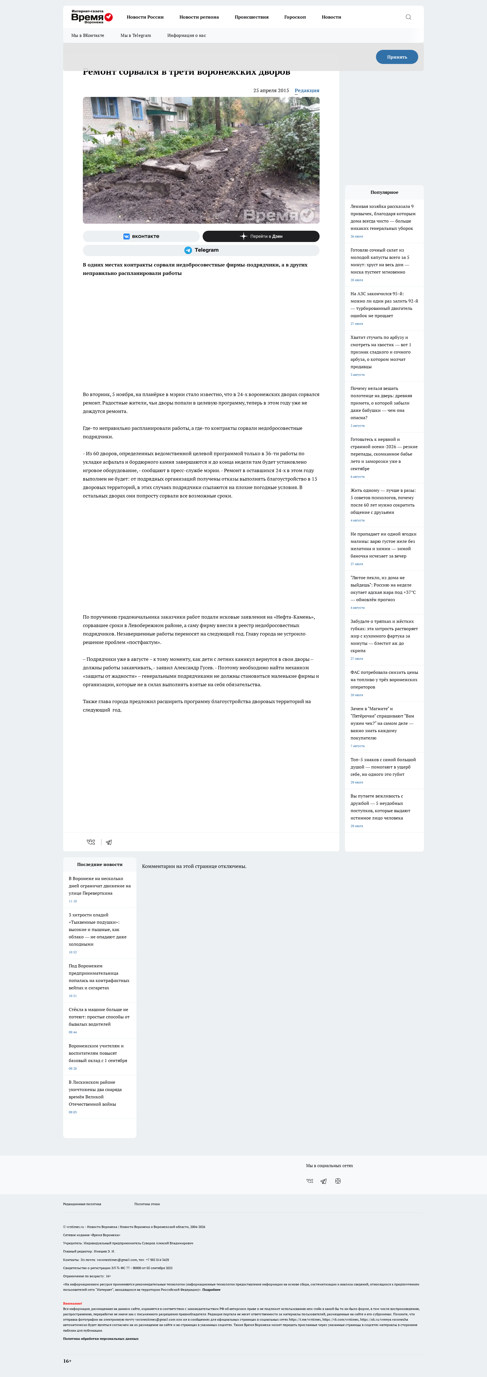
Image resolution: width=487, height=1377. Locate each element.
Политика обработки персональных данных (101, 1338)
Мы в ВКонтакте (87, 35)
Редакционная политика (82, 1204)
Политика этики (147, 1204)
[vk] (91, 842)
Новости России (145, 17)
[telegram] (110, 842)
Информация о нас (186, 35)
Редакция (307, 90)
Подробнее (211, 1289)
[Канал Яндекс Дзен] (261, 236)
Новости (331, 17)
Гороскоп (295, 17)
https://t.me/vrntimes (305, 1319)
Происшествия (252, 17)
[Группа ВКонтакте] (141, 236)
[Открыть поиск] (408, 17)
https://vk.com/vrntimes (340, 1319)
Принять (397, 57)
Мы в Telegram (136, 35)
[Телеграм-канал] (201, 250)
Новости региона (199, 17)
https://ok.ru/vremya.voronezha (384, 1319)
